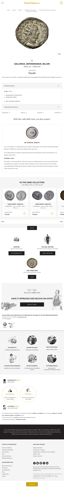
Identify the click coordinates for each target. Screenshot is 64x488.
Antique (14, 10)
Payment (39, 112)
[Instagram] (43, 463)
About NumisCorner (7, 466)
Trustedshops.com (21, 317)
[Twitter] (37, 463)
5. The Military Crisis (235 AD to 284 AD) (46, 10)
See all (32, 228)
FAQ (3, 454)
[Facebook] (34, 463)
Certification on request (39, 450)
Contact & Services (6, 456)
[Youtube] (47, 463)
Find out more (32, 304)
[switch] (11, 327)
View (32, 277)
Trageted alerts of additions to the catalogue (44, 452)
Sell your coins (36, 454)
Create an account (37, 456)
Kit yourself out (16, 253)
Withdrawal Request (7, 458)
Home (8, 10)
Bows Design (42, 478)
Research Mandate (37, 447)
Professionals (5, 474)
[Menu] (14, 323)
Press (3, 472)
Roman (20, 10)
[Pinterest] (40, 463)
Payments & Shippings (7, 450)
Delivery (23, 112)
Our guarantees (6, 470)
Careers (4, 476)
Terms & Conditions (7, 447)
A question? (57, 112)
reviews (9, 318)
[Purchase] (24, 213)
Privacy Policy (5, 452)
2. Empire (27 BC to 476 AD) (30, 10)
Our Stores (4, 468)
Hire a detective (47, 253)
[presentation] (5, 54)
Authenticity (5, 112)
